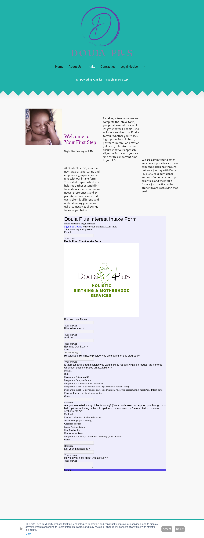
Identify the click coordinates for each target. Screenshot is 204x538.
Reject (179, 529)
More (28, 534)
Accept (167, 529)
